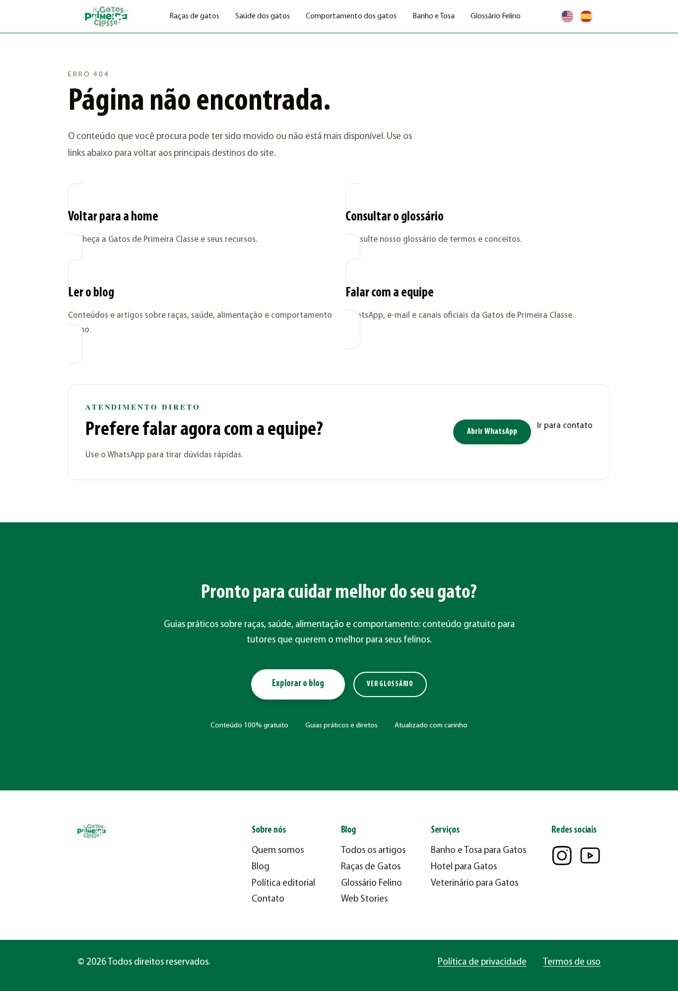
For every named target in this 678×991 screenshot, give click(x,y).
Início (76, 47)
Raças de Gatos (371, 867)
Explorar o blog (298, 684)
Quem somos (278, 850)
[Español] (586, 16)
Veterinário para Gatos (474, 883)
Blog (261, 867)
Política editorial (283, 883)
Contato (268, 899)
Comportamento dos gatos (351, 16)
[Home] (107, 16)
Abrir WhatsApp (492, 431)
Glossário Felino (496, 16)
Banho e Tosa (433, 16)
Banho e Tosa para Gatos (478, 850)
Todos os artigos (373, 850)
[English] (567, 16)
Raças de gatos (194, 16)
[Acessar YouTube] (590, 855)
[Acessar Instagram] (561, 855)
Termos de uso (572, 962)
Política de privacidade (482, 962)
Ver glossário (390, 684)
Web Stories (364, 899)
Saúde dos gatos (262, 16)
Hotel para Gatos (464, 867)
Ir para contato (565, 426)
